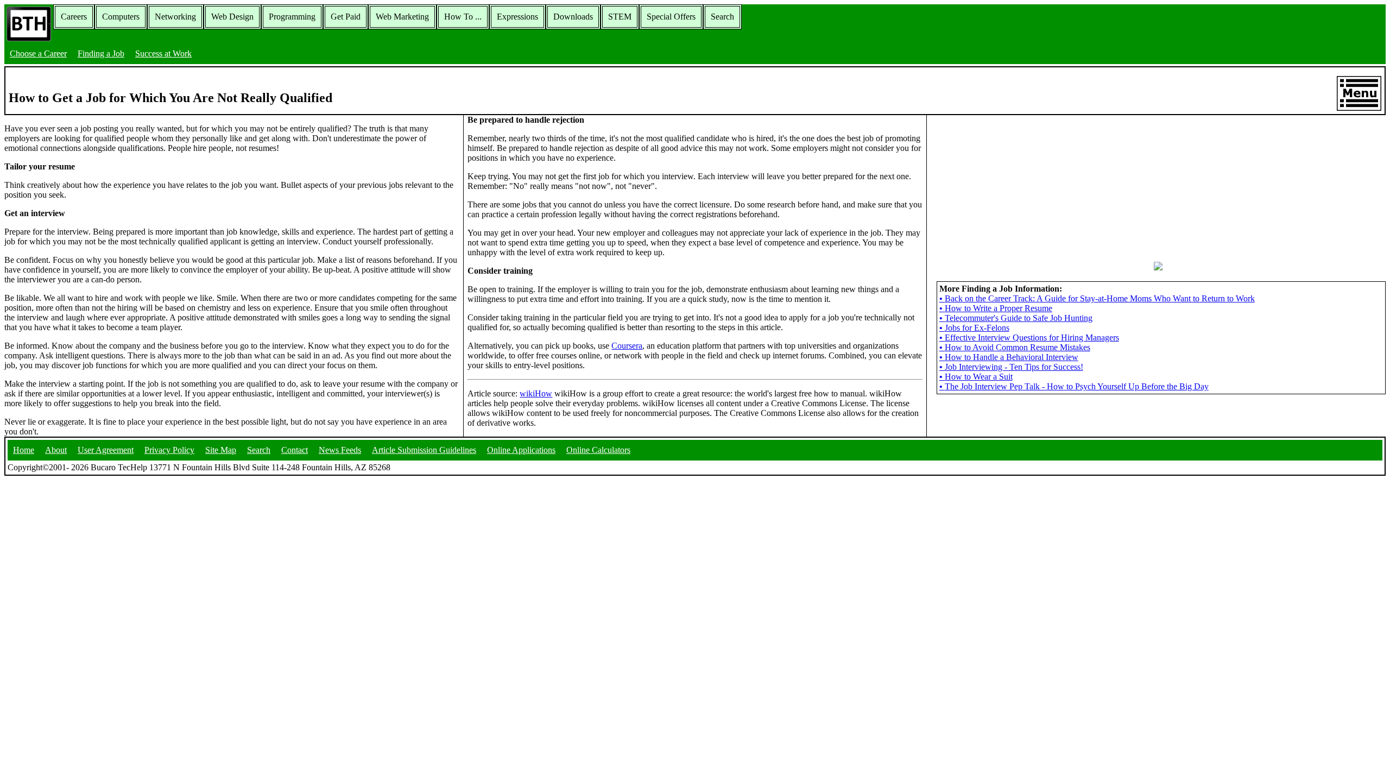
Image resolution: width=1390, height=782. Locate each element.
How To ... (463, 16)
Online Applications (521, 450)
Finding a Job (101, 53)
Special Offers (671, 16)
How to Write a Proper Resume (995, 308)
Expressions (517, 16)
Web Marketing (402, 16)
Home (23, 450)
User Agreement (106, 450)
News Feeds (340, 450)
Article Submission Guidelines (424, 450)
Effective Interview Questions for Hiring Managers (1029, 337)
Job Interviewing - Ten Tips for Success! (1011, 366)
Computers (121, 16)
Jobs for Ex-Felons (974, 327)
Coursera (626, 345)
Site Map (220, 450)
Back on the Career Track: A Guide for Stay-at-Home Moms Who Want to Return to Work (1097, 298)
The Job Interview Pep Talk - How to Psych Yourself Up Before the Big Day (1074, 386)
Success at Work (163, 53)
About (56, 450)
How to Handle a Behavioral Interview (1008, 357)
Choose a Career (38, 53)
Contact (294, 450)
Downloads (573, 16)
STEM (619, 16)
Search (722, 16)
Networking (175, 16)
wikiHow (536, 393)
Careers (74, 16)
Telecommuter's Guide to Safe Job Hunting (1015, 318)
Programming (292, 16)
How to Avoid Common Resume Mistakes (1014, 347)
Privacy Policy (169, 450)
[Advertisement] (1158, 183)
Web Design (232, 16)
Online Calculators (598, 450)
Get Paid (346, 16)
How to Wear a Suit (976, 376)
